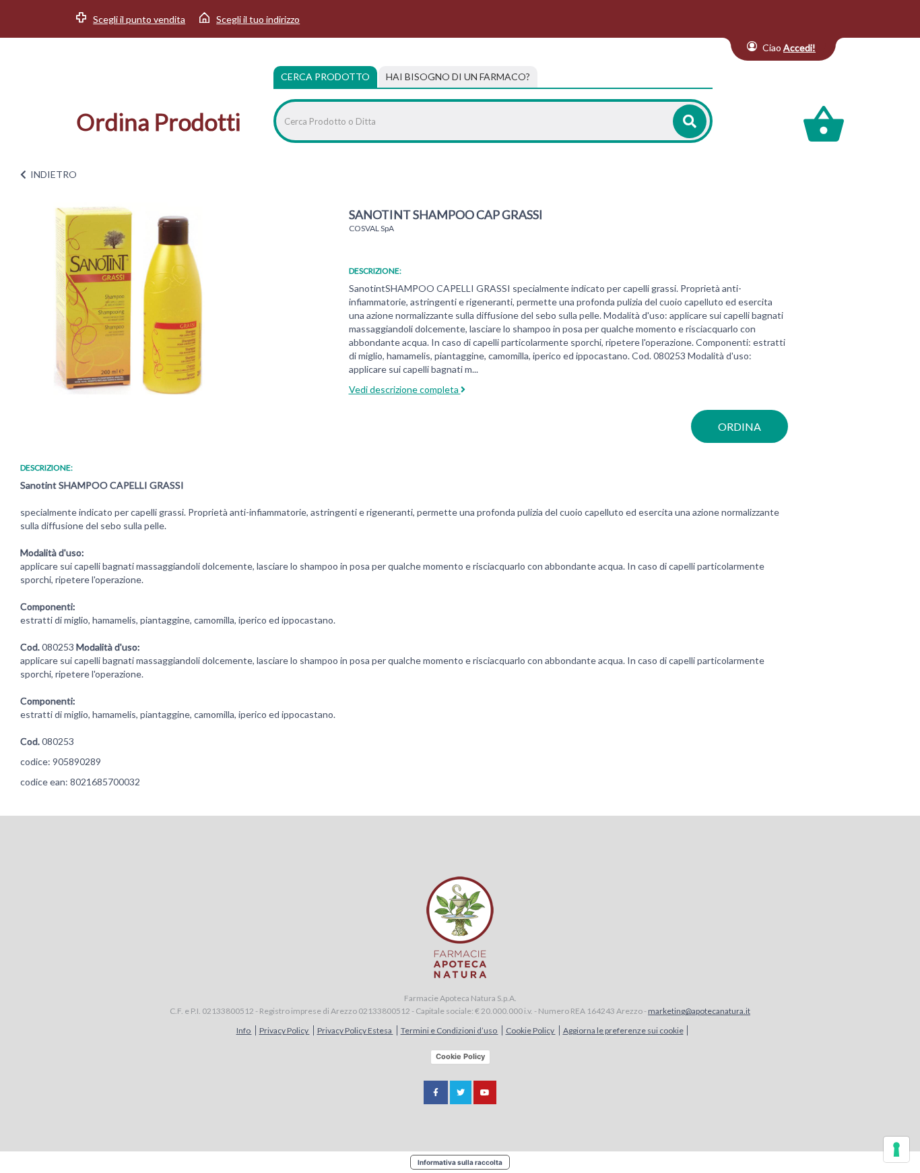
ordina (739, 426)
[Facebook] (436, 1092)
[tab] (458, 77)
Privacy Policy (284, 1030)
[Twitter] (460, 1092)
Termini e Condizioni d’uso (449, 1030)
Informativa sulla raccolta (460, 1162)
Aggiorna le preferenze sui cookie (623, 1030)
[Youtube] (484, 1092)
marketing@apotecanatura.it (699, 1011)
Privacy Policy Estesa (355, 1030)
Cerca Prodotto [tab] (325, 76)
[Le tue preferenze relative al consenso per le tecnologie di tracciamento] (896, 1149)
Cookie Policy (531, 1030)
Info (244, 1030)
